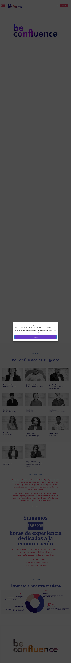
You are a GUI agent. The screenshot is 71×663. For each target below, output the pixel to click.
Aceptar (35, 337)
